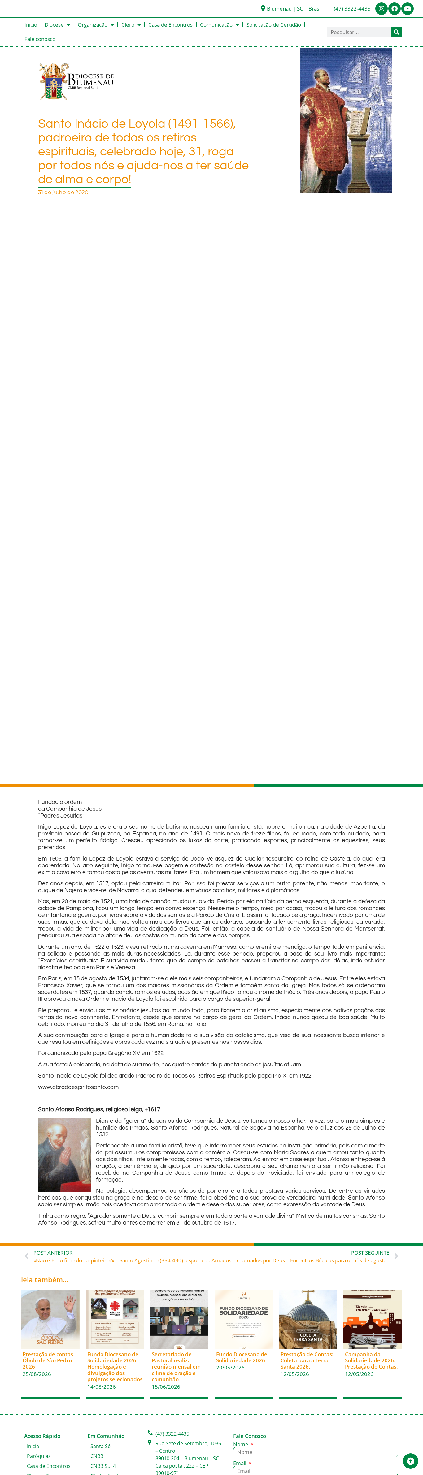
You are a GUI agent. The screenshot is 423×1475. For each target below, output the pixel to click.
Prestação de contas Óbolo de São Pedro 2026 (48, 1360)
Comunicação (216, 24)
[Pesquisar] (396, 32)
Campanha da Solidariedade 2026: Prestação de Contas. (371, 1360)
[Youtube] (407, 8)
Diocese (54, 24)
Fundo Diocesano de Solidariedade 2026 (241, 1357)
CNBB (96, 1456)
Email (240, 1463)
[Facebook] (394, 8)
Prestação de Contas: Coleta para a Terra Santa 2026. (307, 1360)
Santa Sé (100, 1446)
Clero (127, 24)
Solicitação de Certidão (273, 24)
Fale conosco (39, 38)
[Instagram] (381, 8)
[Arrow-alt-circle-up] (410, 1461)
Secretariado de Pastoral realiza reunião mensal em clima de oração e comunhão (176, 1367)
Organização (92, 24)
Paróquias (39, 1456)
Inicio (30, 24)
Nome (241, 1444)
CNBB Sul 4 (103, 1466)
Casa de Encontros (170, 24)
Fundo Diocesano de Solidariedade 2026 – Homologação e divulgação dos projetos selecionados (114, 1367)
